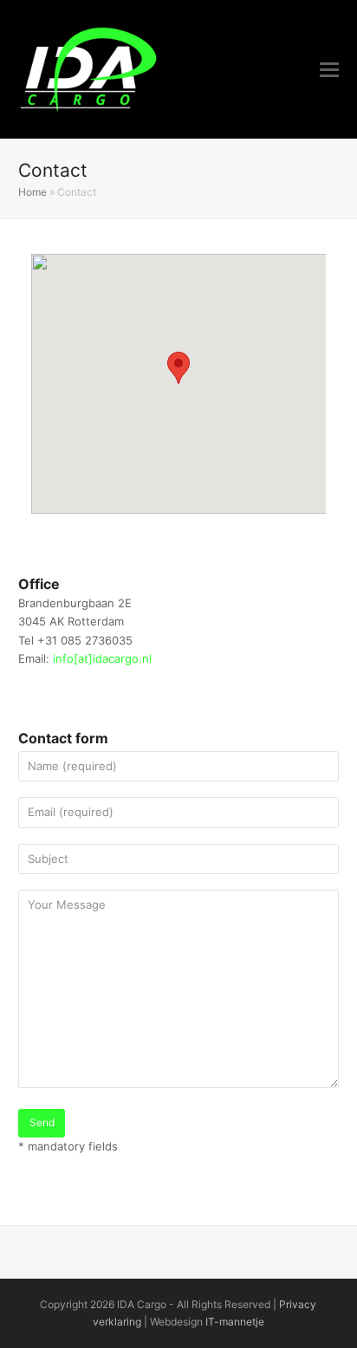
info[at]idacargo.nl (102, 658)
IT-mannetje (234, 1321)
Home (32, 191)
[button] (329, 69)
